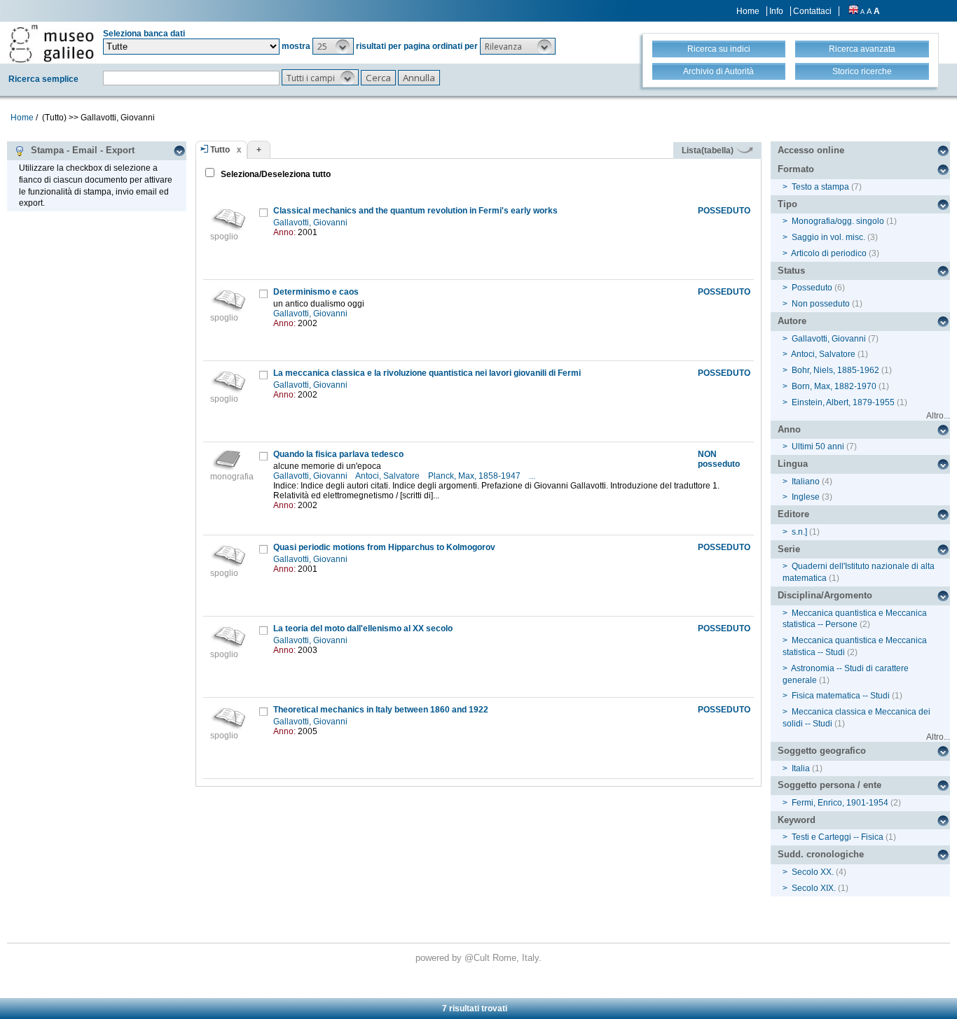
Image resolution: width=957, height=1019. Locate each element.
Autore (792, 321)
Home (747, 11)
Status (791, 270)
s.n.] (799, 532)
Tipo (787, 204)
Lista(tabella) (709, 150)
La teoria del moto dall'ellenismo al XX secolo (363, 628)
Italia (801, 768)
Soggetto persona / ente (829, 785)
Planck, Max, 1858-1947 (475, 476)
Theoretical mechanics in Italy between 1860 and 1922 (380, 710)
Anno (789, 429)
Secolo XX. (813, 872)
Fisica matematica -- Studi (841, 696)
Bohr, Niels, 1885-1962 (835, 370)
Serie (789, 549)
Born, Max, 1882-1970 (834, 386)
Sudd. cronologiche (821, 854)
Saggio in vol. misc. (828, 237)
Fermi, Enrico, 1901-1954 (840, 803)
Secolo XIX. (814, 888)
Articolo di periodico (829, 253)
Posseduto (812, 288)
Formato (796, 169)
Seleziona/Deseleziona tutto (275, 174)
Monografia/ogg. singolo (838, 221)
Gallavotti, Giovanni (311, 222)
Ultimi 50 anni (818, 446)
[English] (853, 11)
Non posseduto (821, 304)
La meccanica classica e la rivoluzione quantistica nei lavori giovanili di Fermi (427, 373)
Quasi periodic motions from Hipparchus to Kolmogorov (384, 547)
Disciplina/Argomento (825, 595)
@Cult (478, 958)
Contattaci (812, 11)
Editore (793, 514)
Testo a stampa (820, 187)
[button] (333, 46)
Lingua (793, 463)
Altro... (938, 416)
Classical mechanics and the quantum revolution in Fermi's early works (415, 211)
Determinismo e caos (316, 292)
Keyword (796, 820)
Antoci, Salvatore (388, 476)
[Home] (51, 43)
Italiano (806, 481)
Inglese (806, 497)
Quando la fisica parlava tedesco (338, 454)
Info (776, 11)
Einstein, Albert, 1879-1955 (843, 402)
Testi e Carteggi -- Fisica (837, 837)
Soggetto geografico (822, 750)
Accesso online (811, 150)
